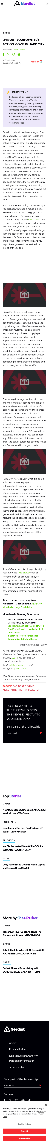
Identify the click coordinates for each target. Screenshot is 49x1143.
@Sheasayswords (19, 665)
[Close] (46, 1105)
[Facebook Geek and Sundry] (4, 54)
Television (9, 840)
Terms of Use (17, 1067)
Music (6, 858)
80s (15, 686)
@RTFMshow (20, 668)
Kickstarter (34, 219)
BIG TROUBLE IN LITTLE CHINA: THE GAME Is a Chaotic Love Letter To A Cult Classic (26, 629)
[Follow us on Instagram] (16, 1101)
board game (26, 686)
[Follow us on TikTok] (29, 1101)
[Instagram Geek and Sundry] (13, 54)
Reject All (24, 1131)
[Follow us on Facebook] (4, 1101)
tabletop (34, 690)
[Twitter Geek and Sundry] (8, 54)
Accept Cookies (24, 1138)
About (12, 1043)
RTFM (14, 658)
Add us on (34, 61)
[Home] (14, 1031)
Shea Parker (10, 60)
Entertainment (12, 822)
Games (6, 33)
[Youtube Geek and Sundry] (19, 54)
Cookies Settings (24, 1124)
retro (23, 690)
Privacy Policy (17, 1049)
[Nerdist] (24, 4)
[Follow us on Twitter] (10, 1101)
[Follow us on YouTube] (23, 1101)
